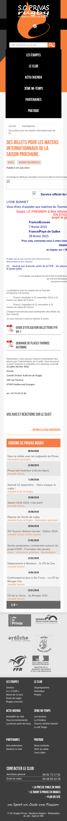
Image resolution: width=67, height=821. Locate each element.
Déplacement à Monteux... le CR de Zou (31, 563)
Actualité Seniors (16, 474)
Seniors (10, 687)
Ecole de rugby (13, 698)
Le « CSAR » (12, 691)
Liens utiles (40, 752)
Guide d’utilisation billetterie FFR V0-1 (37, 329)
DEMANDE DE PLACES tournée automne (33, 345)
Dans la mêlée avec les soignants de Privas (33, 456)
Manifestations (48, 552)
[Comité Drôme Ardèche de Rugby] (44, 644)
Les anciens (40, 716)
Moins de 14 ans (14, 694)
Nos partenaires (14, 745)
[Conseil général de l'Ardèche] (19, 638)
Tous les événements (17, 720)
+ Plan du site (52, 797)
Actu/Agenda (33, 77)
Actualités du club (15, 716)
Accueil (12, 126)
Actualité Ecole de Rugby (20, 491)
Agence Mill (38, 816)
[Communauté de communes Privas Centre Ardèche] (46, 619)
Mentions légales (37, 813)
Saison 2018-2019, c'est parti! (25, 502)
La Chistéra (40, 720)
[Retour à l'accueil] (33, 19)
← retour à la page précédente (44, 429)
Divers (10, 552)
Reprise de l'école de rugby (23, 516)
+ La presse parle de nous (46, 787)
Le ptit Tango (40, 727)
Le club (33, 66)
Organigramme (41, 687)
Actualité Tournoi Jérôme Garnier (24, 534)
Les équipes (33, 55)
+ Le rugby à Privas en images (44, 792)
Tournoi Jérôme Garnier (46, 723)
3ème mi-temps (33, 88)
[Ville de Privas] (19, 620)
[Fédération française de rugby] (17, 663)
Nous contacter (41, 745)
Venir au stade (41, 749)
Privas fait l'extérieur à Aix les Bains (28, 470)
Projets (37, 694)
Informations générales (19, 459)
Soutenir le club (14, 749)
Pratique (33, 110)
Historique (39, 691)
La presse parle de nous (18, 723)
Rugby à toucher (14, 701)
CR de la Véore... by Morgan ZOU (27, 595)
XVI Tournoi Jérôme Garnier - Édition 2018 (32, 531)
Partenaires (33, 99)
